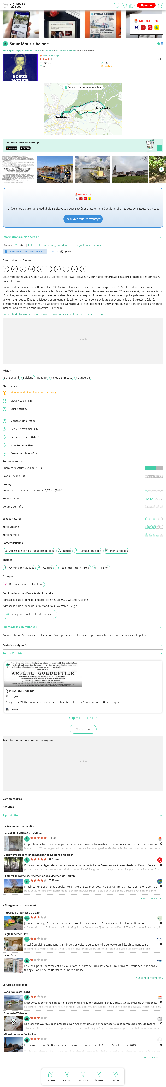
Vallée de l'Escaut (61, 377)
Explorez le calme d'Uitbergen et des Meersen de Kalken (39, 876)
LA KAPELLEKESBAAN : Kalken (23, 833)
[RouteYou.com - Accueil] (17, 5)
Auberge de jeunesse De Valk (22, 912)
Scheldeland (48, 50)
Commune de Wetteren (65, 50)
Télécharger (83, 1080)
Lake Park (10, 955)
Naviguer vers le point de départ (31, 614)
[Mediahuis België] (146, 29)
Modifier (115, 1080)
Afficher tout (83, 729)
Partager (99, 1080)
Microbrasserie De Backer (20, 1034)
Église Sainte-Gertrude (20, 691)
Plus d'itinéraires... (152, 898)
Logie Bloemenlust (16, 934)
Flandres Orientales (33, 50)
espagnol (78, 245)
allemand (43, 245)
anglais (55, 245)
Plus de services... (152, 1057)
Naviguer (51, 1080)
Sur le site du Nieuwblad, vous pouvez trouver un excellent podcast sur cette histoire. (55, 314)
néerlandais (93, 245)
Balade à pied (8, 50)
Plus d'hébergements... (149, 978)
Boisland (28, 377)
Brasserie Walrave (15, 1013)
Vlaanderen (83, 377)
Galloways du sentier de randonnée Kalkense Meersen (39, 854)
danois (66, 245)
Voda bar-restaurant (17, 992)
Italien (32, 245)
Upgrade (146, 5)
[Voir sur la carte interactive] (83, 132)
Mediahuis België (51, 55)
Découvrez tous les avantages (83, 219)
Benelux (42, 377)
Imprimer (67, 1080)
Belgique (19, 50)
